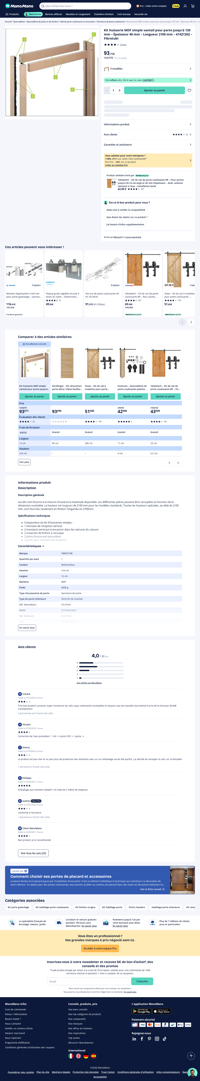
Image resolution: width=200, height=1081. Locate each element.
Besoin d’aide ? (13, 1018)
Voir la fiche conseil (150, 889)
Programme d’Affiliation (17, 1042)
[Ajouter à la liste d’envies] (189, 90)
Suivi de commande (15, 1009)
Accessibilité (100, 1076)
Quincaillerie (19, 21)
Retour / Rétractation (16, 1014)
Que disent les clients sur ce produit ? (127, 217)
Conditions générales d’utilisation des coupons (30, 1047)
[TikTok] (164, 1038)
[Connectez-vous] (185, 6)
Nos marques (75, 1023)
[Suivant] (191, 322)
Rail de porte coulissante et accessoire (77, 21)
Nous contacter (13, 1023)
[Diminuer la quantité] (107, 90)
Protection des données (86, 1072)
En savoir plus (130, 992)
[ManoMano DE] (86, 1056)
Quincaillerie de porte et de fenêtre (42, 21)
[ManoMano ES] (93, 1056)
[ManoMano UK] (78, 1056)
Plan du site (43, 1072)
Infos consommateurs (168, 1072)
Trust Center (108, 1072)
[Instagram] (157, 1038)
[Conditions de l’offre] (190, 80)
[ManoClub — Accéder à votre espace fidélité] (176, 6)
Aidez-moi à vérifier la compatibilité (126, 209)
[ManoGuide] (192, 1073)
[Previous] (169, 463)
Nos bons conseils (77, 1009)
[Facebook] (141, 1038)
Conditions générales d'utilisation (135, 1072)
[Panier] (192, 6)
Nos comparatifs (77, 1018)
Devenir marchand (15, 1033)
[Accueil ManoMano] (20, 6)
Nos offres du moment (80, 1028)
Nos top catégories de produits (84, 1014)
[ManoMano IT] (70, 1056)
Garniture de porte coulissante (111, 21)
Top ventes (74, 1037)
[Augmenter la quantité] (120, 90)
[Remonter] (191, 1056)
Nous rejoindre (13, 1037)
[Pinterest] (149, 1038)
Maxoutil (118, 237)
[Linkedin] (134, 1038)
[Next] (178, 463)
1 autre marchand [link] (133, 237)
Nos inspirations (77, 1033)
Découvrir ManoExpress (80, 1042)
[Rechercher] (43, 6)
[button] (148, 182)
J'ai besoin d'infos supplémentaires (125, 224)
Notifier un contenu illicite (19, 1028)
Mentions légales (61, 1072)
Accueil (8, 21)
